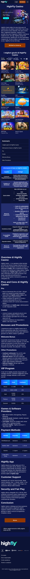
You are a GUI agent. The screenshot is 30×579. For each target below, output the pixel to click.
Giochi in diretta (10, 59)
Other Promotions (6, 160)
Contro (4, 154)
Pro (3, 151)
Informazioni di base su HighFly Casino (12, 148)
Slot (24, 58)
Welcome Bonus (6, 157)
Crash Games (17, 59)
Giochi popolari (3, 59)
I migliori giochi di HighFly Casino (10, 145)
